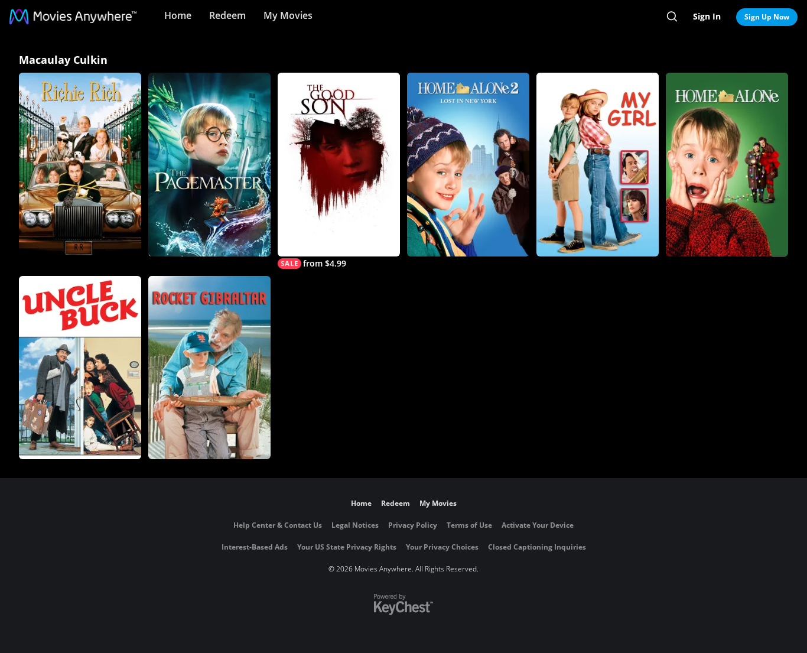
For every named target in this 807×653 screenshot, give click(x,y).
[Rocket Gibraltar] (209, 368)
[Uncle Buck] (80, 368)
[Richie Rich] (80, 164)
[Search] (672, 17)
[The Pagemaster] (209, 164)
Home (177, 15)
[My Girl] (597, 164)
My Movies (288, 15)
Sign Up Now (766, 17)
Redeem (227, 15)
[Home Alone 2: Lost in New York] (468, 164)
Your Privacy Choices (442, 547)
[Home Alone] (727, 164)
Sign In (707, 16)
